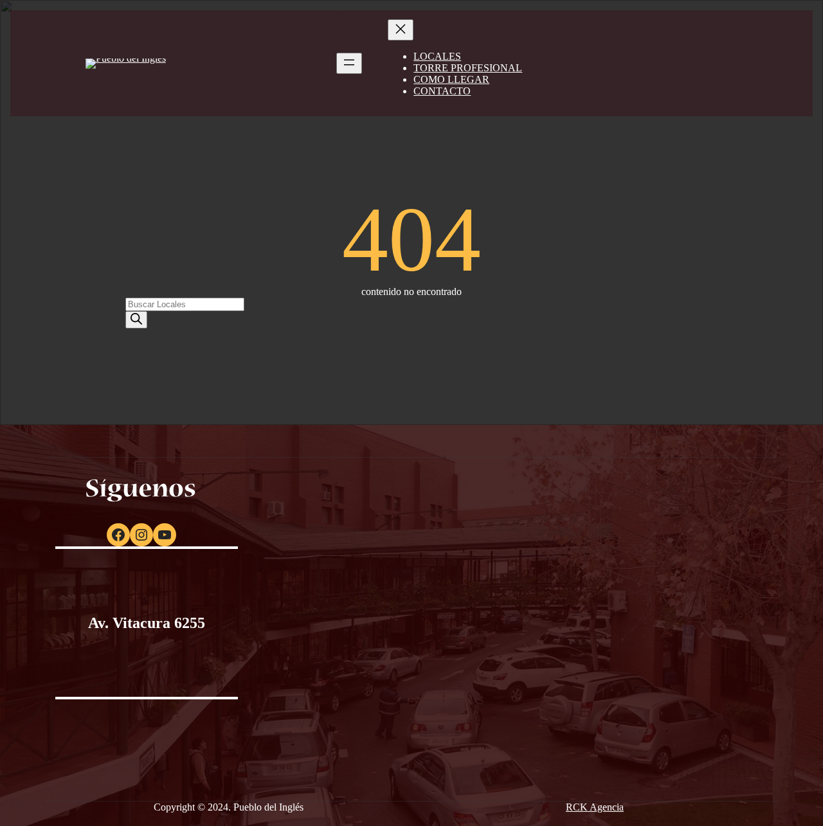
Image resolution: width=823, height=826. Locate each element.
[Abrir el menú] (349, 63)
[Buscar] (136, 319)
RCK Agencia (595, 807)
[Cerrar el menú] (400, 29)
